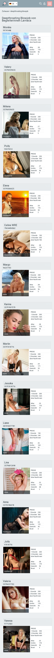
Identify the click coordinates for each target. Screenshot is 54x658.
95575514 (8, 149)
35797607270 (9, 307)
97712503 (8, 624)
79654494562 (9, 228)
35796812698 (9, 465)
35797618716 (8, 347)
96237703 (7, 268)
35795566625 (8, 189)
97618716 (8, 545)
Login (45, 3)
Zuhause (5, 11)
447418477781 (9, 426)
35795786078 (8, 505)
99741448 (7, 30)
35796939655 (9, 70)
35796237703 (8, 584)
